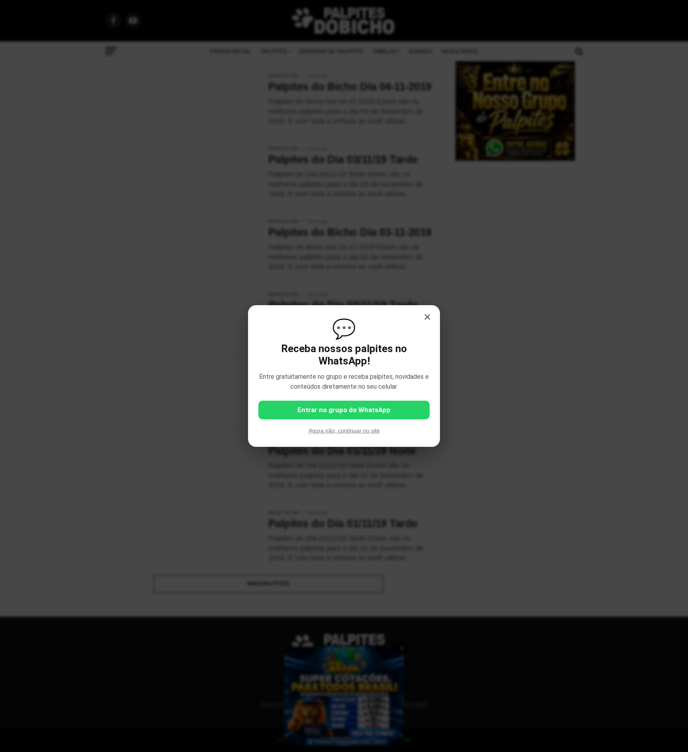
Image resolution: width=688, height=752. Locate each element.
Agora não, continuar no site (344, 430)
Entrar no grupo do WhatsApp (344, 410)
